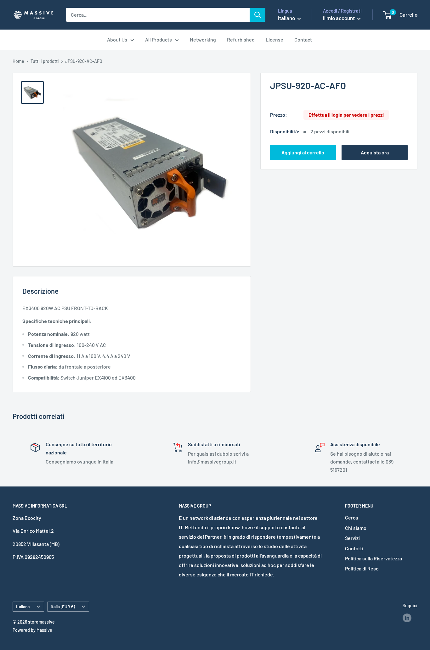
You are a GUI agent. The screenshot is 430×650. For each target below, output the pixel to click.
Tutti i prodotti (45, 61)
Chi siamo (355, 528)
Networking (203, 39)
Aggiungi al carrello (302, 152)
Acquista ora (375, 152)
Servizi (352, 538)
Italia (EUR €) (63, 606)
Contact (303, 39)
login (336, 115)
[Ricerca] (257, 15)
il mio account (339, 18)
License (274, 39)
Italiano (23, 606)
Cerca (351, 517)
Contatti (354, 548)
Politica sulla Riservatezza (373, 558)
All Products (158, 39)
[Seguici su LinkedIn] (407, 617)
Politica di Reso (362, 568)
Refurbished (241, 39)
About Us (117, 39)
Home (18, 61)
